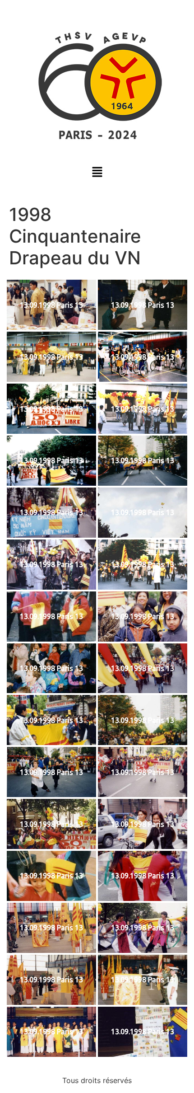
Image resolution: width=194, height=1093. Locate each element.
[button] (97, 172)
